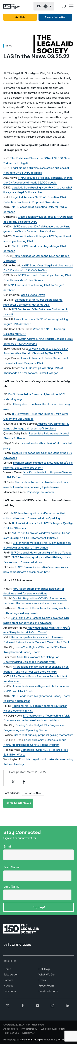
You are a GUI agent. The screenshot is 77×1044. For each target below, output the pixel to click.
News (42, 980)
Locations (9, 991)
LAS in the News (33, 793)
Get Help (20, 17)
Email (7, 846)
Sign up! (38, 907)
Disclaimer (28, 1033)
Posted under (11, 793)
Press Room (46, 986)
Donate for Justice (55, 17)
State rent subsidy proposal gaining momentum (43, 735)
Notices (8, 986)
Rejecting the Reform (40, 492)
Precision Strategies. (32, 1039)
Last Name (11, 887)
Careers (8, 980)
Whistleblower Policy (53, 1028)
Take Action (10, 975)
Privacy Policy (29, 1028)
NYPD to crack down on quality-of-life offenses (41, 553)
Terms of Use (11, 1033)
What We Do (46, 975)
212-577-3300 (20, 945)
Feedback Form (48, 991)
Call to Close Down (33, 295)
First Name (11, 867)
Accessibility (10, 1028)
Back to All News (18, 803)
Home (7, 969)
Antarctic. (63, 1039)
